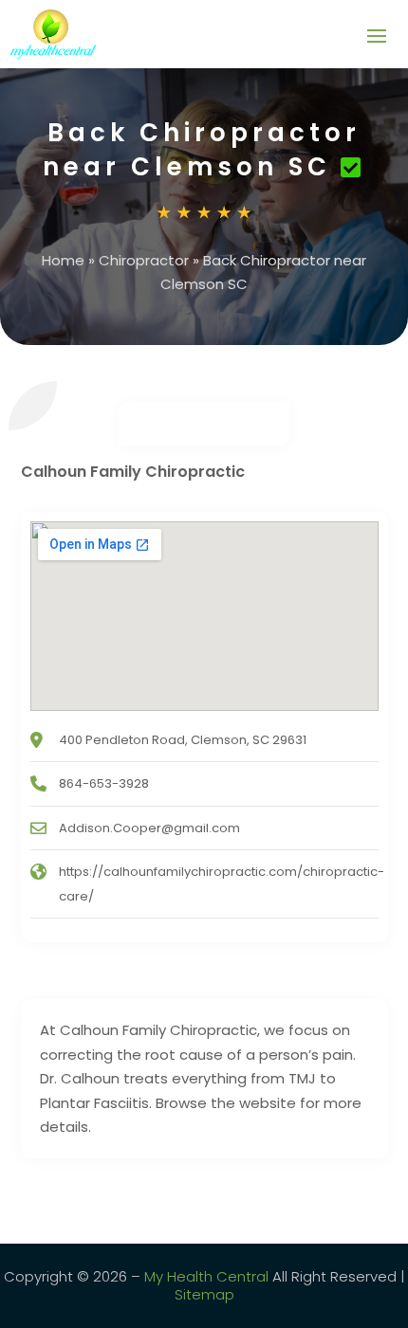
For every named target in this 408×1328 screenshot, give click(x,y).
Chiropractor (144, 260)
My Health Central (206, 1276)
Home (63, 260)
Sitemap (204, 1294)
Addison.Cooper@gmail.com (149, 828)
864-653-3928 (104, 783)
